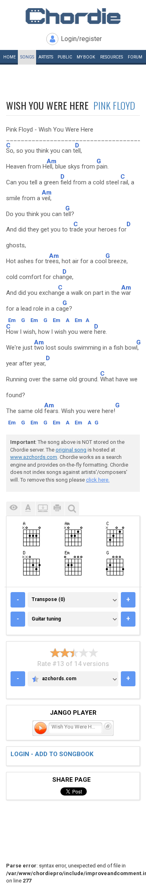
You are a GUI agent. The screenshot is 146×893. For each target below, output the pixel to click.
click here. (98, 480)
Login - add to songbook (52, 754)
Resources (111, 57)
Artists (46, 57)
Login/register (81, 39)
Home (9, 57)
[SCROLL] (42, 509)
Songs (27, 57)
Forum (135, 57)
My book (86, 57)
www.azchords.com (33, 457)
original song (71, 450)
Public (65, 57)
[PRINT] (57, 509)
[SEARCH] (71, 509)
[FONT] (28, 509)
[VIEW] (13, 509)
